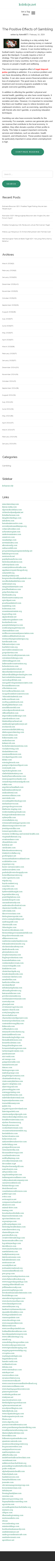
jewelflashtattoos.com (11, 589)
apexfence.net (8, 1540)
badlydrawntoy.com (10, 1254)
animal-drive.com (9, 1207)
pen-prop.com (8, 1273)
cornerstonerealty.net (11, 1380)
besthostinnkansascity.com (13, 1529)
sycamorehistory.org (11, 1378)
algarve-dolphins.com (11, 1084)
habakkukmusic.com (11, 1259)
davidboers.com (9, 1246)
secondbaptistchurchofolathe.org (16, 1507)
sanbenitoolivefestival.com (14, 905)
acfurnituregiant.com (11, 531)
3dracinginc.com (9, 927)
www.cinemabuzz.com (12, 1369)
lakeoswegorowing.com (12, 1499)
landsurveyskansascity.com (14, 1309)
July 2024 (7, 402)
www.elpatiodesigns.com (13, 1413)
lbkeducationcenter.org (12, 850)
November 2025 (10, 291)
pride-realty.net (8, 1468)
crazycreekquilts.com (11, 965)
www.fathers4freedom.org (13, 1279)
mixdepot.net (8, 1372)
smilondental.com (9, 792)
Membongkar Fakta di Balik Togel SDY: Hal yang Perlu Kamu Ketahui (27, 240)
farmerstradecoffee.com (12, 1240)
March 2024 (8, 430)
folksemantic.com (9, 737)
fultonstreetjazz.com (11, 644)
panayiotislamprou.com (12, 625)
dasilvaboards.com (10, 949)
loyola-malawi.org (10, 883)
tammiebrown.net (10, 1064)
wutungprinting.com (11, 1092)
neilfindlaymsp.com (10, 1158)
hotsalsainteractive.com (12, 523)
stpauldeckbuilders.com (12, 1312)
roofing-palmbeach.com (12, 702)
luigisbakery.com (9, 1358)
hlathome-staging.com (11, 809)
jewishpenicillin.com (11, 828)
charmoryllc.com (9, 924)
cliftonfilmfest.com (10, 713)
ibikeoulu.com (8, 1026)
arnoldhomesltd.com (11, 707)
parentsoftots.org (9, 1235)
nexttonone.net (8, 1262)
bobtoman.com (8, 608)
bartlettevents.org (10, 647)
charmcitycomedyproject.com (15, 1018)
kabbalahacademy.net (11, 790)
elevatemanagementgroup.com (15, 1485)
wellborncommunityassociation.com (18, 633)
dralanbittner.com (9, 751)
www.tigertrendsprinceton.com (15, 1276)
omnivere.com (8, 537)
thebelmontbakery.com (12, 562)
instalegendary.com (10, 575)
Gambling (6, 466)
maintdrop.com (9, 606)
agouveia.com (8, 1504)
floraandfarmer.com (10, 685)
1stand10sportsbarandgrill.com (15, 781)
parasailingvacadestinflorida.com (16, 1466)
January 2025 (9, 360)
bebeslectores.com (10, 666)
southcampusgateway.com (13, 627)
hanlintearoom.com (10, 1477)
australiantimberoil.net (12, 669)
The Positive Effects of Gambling (27, 29)
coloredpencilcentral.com (13, 710)
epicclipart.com (9, 600)
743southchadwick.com (12, 696)
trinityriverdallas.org (11, 853)
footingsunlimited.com (12, 1314)
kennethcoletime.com (11, 1042)
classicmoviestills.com (11, 908)
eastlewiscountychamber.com (14, 941)
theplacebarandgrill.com (13, 1166)
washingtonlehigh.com (12, 1356)
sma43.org (6, 1339)
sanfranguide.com (10, 921)
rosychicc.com (8, 886)
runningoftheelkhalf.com (13, 1284)
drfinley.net (7, 1490)
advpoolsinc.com (9, 1171)
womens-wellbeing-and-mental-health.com (20, 834)
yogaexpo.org (8, 864)
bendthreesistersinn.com (13, 1119)
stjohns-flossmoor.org (11, 1122)
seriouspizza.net (9, 1199)
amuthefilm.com (9, 979)
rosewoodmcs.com (10, 1375)
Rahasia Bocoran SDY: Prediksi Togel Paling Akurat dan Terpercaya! (24, 207)
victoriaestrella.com (10, 1149)
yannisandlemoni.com (11, 754)
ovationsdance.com (10, 839)
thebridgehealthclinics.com (14, 1226)
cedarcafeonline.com (11, 529)
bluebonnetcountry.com (12, 597)
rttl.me (5, 1521)
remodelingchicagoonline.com (15, 1342)
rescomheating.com (10, 1523)
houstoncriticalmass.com (12, 930)
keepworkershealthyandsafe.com (16, 578)
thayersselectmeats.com (12, 1215)
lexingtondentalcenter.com (13, 814)
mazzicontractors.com (11, 1400)
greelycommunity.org (11, 996)
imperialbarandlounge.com (14, 715)
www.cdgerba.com (10, 1422)
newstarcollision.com (11, 795)
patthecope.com (9, 1193)
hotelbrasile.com (9, 641)
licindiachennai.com (10, 515)
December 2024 (10, 367)
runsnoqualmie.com (10, 1317)
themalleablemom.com (12, 1040)
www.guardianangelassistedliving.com (19, 1427)
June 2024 (8, 409)
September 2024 (10, 388)
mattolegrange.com (10, 1073)
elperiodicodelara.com (12, 509)
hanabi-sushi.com (9, 1361)
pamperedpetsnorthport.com (15, 765)
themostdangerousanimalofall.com (17, 932)
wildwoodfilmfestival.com (13, 636)
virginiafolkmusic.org (11, 836)
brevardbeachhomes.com (13, 691)
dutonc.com (7, 1067)
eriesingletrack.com (10, 762)
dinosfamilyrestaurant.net (13, 671)
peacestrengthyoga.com (12, 1290)
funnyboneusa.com (10, 1125)
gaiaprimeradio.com (11, 1062)
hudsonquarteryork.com (12, 1416)
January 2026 (9, 277)
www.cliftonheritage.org (12, 1336)
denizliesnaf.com (9, 1188)
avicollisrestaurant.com (12, 1160)
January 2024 (9, 444)
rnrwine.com (7, 1496)
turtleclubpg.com (9, 1144)
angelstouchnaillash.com (12, 787)
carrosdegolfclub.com (11, 680)
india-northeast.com (10, 699)
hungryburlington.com (12, 1045)
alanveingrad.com (10, 1086)
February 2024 (9, 437)
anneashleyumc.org (10, 1306)
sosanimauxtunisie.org (12, 611)
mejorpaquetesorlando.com (14, 779)
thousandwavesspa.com (12, 1152)
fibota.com (6, 1419)
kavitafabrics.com (10, 1133)
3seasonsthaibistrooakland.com (15, 858)
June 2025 (7, 326)
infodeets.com (8, 520)
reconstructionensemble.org (14, 1130)
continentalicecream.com (13, 963)
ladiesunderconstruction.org (14, 663)
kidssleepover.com (10, 553)
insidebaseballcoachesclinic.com (16, 1457)
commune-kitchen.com (12, 976)
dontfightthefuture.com (12, 704)
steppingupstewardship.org (14, 1350)
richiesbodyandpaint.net (12, 512)
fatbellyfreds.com (9, 1411)
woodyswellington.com (12, 1408)
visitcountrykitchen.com (12, 1081)
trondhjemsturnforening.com (15, 1430)
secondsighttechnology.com (14, 801)
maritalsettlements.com (12, 1095)
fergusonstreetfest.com (12, 1446)
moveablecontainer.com (12, 649)
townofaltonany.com (11, 1103)
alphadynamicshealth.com (13, 1471)
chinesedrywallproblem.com (14, 1117)
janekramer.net (8, 1053)
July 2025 (7, 319)
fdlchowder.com (9, 1325)
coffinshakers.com (10, 1029)
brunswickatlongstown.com (14, 1048)
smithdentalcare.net (10, 1532)
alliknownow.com (9, 938)
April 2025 (7, 340)
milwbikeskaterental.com (13, 1097)
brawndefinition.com (11, 960)
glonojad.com (8, 1004)
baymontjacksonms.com (12, 1100)
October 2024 (9, 381)
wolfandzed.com (9, 1364)
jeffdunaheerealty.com (11, 1287)
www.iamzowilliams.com (13, 1386)
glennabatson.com (10, 952)
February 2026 (9, 270)
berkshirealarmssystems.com (15, 746)
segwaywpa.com (9, 1221)
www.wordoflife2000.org (13, 729)
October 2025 (9, 298)
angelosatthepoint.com (12, 1174)
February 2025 (9, 353)
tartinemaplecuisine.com (12, 1051)
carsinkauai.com (9, 1460)
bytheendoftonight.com (12, 891)
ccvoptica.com (8, 1353)
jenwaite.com (8, 1482)
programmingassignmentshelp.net (17, 551)
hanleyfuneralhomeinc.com (14, 776)
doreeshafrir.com (9, 1015)
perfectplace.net (9, 856)
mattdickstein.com (10, 1251)
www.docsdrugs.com (11, 1320)
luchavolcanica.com (10, 1136)
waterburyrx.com (9, 1169)
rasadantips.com (9, 540)
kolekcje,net (27, 4)
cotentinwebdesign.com (12, 658)
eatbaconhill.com (9, 548)
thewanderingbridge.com (13, 1037)
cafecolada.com (8, 910)
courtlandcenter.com (11, 1155)
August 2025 (9, 312)
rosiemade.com (8, 768)
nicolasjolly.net (8, 985)
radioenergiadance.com (12, 619)
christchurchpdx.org (11, 971)
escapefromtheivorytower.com (15, 693)
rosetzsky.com (8, 1001)
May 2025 (7, 333)
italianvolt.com (8, 743)
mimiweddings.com (10, 1526)
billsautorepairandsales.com (14, 1438)
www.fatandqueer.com (11, 1303)
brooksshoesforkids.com (13, 1213)
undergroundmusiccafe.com (14, 1534)
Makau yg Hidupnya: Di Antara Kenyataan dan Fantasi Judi (26, 232)
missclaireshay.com (10, 504)
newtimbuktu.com (10, 542)
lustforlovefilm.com (10, 982)
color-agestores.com (11, 877)
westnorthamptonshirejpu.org (15, 638)
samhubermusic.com (11, 1537)
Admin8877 (23, 35)
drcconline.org (8, 1163)
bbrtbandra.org (9, 595)
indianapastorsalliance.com (14, 1177)
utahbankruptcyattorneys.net (14, 724)
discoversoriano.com (11, 913)
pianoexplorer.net (10, 1391)
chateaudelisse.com (10, 630)
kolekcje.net (7, 845)
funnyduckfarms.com (11, 1479)
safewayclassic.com (10, 564)
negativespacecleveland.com (14, 1108)
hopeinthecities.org (10, 894)
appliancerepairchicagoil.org (15, 570)
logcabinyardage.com (11, 1243)
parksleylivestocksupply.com (15, 872)
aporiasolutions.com (11, 1218)
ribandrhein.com (9, 842)
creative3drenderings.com (13, 1237)
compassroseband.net (11, 1202)
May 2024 (7, 416)
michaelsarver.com (10, 803)
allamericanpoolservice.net (14, 825)
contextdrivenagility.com (13, 1023)
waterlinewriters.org (11, 1229)
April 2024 (8, 423)
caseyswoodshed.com (11, 1182)
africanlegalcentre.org (11, 990)
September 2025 (10, 305)
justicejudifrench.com (11, 1034)
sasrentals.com (8, 798)
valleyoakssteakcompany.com (15, 1180)
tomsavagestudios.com (12, 831)
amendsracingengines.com (13, 1298)
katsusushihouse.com (11, 993)
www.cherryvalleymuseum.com (15, 655)
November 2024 (10, 374)
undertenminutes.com (11, 534)
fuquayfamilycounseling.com (14, 1501)
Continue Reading (27, 152)
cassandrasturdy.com (11, 902)
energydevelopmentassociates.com (17, 682)
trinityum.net (7, 1397)
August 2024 (9, 395)
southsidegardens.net (11, 1394)
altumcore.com (8, 1204)
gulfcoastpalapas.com (11, 1224)
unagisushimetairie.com (12, 586)
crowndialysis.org (10, 820)
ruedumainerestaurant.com (14, 998)
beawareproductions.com (13, 1020)
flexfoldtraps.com (10, 1295)
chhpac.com (7, 1512)
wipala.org (7, 880)
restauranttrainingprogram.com (16, 823)
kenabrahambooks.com (12, 974)
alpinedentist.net (9, 616)
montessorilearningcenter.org (15, 1444)
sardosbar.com (8, 740)
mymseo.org (7, 1510)
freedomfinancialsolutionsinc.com (17, 1292)
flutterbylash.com (9, 1474)
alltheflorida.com (9, 1455)
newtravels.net (8, 556)
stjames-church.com (10, 1009)
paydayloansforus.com (12, 559)
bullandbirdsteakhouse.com (14, 1331)
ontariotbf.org (8, 573)
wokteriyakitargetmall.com (14, 812)
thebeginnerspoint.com (12, 916)
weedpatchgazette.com (12, 757)
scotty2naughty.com (10, 1012)
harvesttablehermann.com (13, 677)
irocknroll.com (8, 726)
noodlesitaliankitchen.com (13, 581)
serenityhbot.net (9, 1265)
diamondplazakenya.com (13, 1433)
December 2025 (10, 284)
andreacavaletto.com (11, 869)
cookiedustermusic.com (12, 1128)
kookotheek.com (9, 622)
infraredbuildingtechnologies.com (17, 674)
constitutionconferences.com (14, 1191)
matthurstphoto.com (11, 1452)
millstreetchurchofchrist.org (14, 1463)
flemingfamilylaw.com (11, 1493)
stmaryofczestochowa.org (13, 1031)
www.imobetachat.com (12, 1248)
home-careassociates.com (13, 867)
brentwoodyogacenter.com (13, 1345)
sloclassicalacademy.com (12, 946)
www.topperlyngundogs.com (15, 1281)
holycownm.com (9, 1138)
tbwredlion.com (9, 1435)
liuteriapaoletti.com (10, 1111)
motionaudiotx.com (10, 1518)
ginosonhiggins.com (11, 1089)
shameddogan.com (10, 1232)
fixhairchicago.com (10, 1185)
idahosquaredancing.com (13, 732)
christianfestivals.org (11, 1078)
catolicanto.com (9, 847)
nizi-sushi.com (8, 1056)
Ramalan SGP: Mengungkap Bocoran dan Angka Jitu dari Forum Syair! (26, 217)
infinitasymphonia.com (12, 987)
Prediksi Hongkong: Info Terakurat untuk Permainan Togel (26, 225)
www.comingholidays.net (13, 919)
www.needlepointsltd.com (13, 1328)
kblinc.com (7, 759)
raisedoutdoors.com (10, 718)
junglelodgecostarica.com (13, 1075)
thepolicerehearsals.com (12, 935)
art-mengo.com (8, 1059)
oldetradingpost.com (11, 660)
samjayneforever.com (11, 1449)
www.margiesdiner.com (12, 1323)
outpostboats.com (10, 888)
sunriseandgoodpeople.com (14, 1114)
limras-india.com (9, 507)
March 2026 (8, 263)
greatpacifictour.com (11, 1147)
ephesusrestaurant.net (11, 1405)
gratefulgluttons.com (11, 897)
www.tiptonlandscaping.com (14, 1347)
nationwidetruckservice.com (14, 1141)
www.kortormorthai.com (13, 1301)
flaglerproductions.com (12, 957)
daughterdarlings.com (11, 518)
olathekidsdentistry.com (12, 773)
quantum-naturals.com (12, 1441)
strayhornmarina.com (11, 954)
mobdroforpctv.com (11, 899)
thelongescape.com (10, 1070)
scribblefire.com (9, 861)
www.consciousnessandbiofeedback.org (19, 1383)
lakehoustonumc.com (11, 1257)
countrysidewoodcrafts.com (14, 567)
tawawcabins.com (9, 735)
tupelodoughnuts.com (11, 770)
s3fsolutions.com (9, 688)
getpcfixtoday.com (10, 592)
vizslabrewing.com (10, 748)
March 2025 (8, 346)
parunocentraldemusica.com (14, 1424)
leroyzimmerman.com (11, 1488)
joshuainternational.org (12, 1268)
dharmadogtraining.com (12, 1515)
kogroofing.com (9, 614)
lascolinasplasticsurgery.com (14, 1334)
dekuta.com (7, 1367)
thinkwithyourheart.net (12, 721)
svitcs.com (6, 1196)
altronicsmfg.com (9, 545)
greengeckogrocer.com (12, 806)
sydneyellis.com (9, 817)
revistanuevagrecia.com (12, 1007)
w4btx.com (7, 784)
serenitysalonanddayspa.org (14, 526)
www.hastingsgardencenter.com (16, 1389)
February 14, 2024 (37, 35)
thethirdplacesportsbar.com (14, 1402)
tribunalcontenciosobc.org (13, 943)
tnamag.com (7, 1210)
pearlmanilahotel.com (11, 603)
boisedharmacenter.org (12, 875)
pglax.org (6, 1106)
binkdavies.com (9, 968)
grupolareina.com (10, 652)
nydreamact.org (9, 584)
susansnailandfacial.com (12, 1270)
